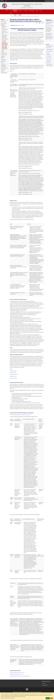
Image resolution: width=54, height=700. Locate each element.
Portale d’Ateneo (50, 49)
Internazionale (31, 10)
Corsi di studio (3, 23)
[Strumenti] (39, 23)
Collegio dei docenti (13, 370)
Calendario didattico (3, 57)
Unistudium (49, 56)
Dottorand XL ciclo (13, 376)
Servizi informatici (49, 53)
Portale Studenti (50, 51)
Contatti (43, 683)
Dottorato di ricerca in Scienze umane (4, 28)
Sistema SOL (49, 58)
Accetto (47, 698)
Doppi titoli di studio (3, 61)
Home (11, 10)
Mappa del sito (45, 685)
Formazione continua (3, 70)
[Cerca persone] (53, 1)
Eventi (11, 13)
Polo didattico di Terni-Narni (49, 47)
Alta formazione (4, 72)
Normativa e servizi (49, 25)
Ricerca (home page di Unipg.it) (49, 64)
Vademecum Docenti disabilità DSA (49, 23)
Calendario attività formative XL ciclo (16, 674)
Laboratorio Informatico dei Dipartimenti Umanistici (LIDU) (4, 66)
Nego (52, 698)
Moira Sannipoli (21, 25)
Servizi (40, 10)
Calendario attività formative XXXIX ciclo (17, 672)
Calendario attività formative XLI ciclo (16, 676)
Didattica (15, 10)
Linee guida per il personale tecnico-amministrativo (49, 35)
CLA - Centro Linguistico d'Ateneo (49, 61)
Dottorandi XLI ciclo (13, 378)
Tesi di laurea (3, 59)
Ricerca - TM (20, 10)
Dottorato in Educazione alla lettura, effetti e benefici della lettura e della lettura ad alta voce (5, 46)
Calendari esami (4, 54)
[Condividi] (37, 23)
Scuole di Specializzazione (4, 52)
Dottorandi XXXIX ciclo (14, 374)
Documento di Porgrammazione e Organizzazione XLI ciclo (20, 414)
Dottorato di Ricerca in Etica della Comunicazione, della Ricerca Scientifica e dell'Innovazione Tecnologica (5, 35)
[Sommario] (42, 23)
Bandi (37, 10)
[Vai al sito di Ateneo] (4, 5)
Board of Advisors (13, 372)
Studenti (26, 10)
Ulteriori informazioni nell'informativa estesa (8, 697)
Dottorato (3, 25)
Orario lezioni (3, 21)
